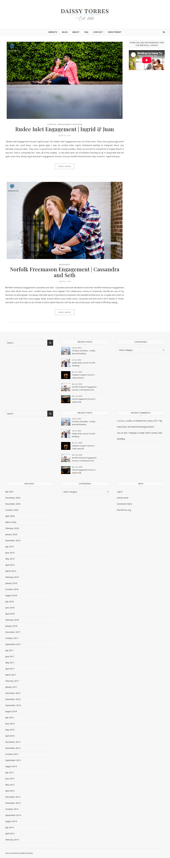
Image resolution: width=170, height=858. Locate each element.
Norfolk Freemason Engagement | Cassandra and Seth (65, 272)
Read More (64, 166)
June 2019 (9, 552)
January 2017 (11, 687)
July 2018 (9, 601)
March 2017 (10, 674)
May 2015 (9, 784)
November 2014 (12, 803)
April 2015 (10, 790)
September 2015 (13, 760)
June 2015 (9, 778)
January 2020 (11, 534)
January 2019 (11, 583)
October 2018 (11, 589)
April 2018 (10, 613)
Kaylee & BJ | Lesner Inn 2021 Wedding (83, 364)
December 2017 (12, 632)
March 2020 (10, 522)
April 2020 (10, 516)
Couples (51, 124)
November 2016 (12, 699)
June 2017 (9, 656)
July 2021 (9, 491)
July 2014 (9, 827)
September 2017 (13, 644)
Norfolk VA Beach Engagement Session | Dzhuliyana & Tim (84, 388)
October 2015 (11, 754)
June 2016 (9, 723)
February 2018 (12, 619)
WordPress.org (124, 510)
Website (52, 32)
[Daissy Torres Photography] (85, 14)
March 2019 (10, 571)
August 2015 (11, 766)
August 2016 (11, 711)
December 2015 (12, 742)
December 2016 (12, 693)
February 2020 (12, 528)
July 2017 (9, 650)
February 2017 (12, 680)
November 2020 (12, 503)
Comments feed (124, 503)
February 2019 (12, 577)
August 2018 (11, 595)
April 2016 (10, 735)
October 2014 (11, 809)
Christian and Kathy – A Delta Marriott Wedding (83, 352)
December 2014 (12, 796)
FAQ (86, 32)
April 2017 (10, 668)
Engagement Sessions (70, 124)
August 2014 (11, 821)
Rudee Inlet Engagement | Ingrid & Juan (64, 128)
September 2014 (13, 815)
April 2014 (10, 833)
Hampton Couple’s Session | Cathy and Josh (83, 376)
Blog (65, 32)
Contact (98, 32)
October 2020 (11, 510)
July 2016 (9, 717)
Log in (119, 491)
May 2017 (9, 662)
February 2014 (12, 839)
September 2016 (13, 705)
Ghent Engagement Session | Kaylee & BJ (84, 400)
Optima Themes (26, 853)
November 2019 (12, 540)
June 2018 (9, 607)
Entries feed (122, 497)
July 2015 (9, 772)
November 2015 (12, 748)
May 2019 (9, 558)
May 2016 (9, 729)
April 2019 (10, 565)
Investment (115, 32)
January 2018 (11, 626)
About (76, 32)
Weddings (64, 264)
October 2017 (11, 638)
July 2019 (9, 546)
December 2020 (12, 497)
